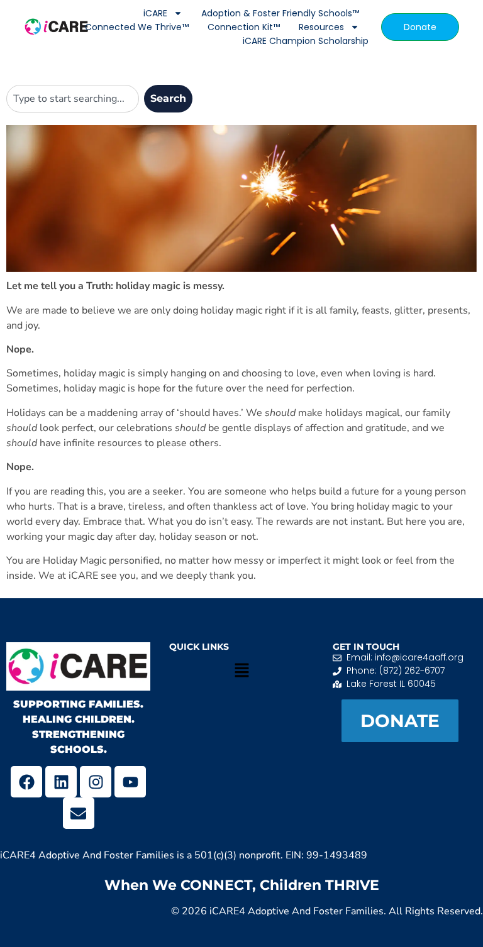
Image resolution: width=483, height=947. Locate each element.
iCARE (155, 13)
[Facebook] (26, 781)
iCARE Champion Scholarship (306, 41)
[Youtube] (130, 781)
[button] (241, 671)
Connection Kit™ (244, 27)
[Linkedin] (61, 781)
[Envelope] (78, 813)
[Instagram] (95, 781)
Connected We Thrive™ (137, 27)
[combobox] (72, 98)
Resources (321, 27)
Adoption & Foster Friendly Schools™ (280, 13)
